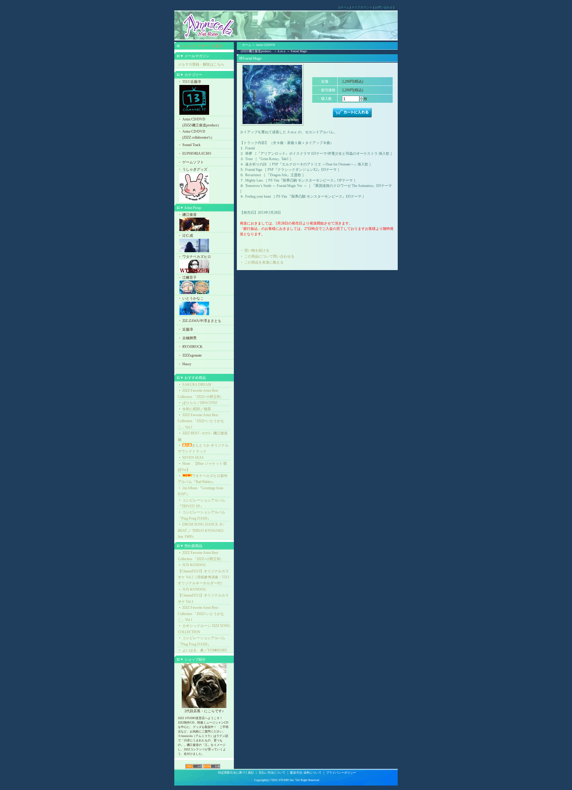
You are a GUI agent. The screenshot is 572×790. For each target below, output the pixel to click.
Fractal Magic (299, 51)
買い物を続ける (256, 250)
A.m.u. (281, 51)
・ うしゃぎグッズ (192, 169)
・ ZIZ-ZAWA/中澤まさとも (199, 321)
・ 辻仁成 (185, 235)
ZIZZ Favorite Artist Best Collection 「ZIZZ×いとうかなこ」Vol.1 (201, 421)
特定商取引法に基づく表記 (236, 772)
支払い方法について (272, 772)
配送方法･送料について (305, 772)
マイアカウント (362, 7)
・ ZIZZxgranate (190, 355)
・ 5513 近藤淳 (189, 82)
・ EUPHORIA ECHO (194, 153)
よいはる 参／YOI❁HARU (204, 650)
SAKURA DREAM (196, 384)
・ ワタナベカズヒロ (194, 257)
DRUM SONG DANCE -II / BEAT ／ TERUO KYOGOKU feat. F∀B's (201, 530)
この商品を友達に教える (264, 262)
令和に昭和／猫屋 (196, 409)
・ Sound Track (189, 145)
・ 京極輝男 (187, 338)
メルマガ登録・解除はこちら (201, 64)
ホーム (344, 7)
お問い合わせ (384, 7)
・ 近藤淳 (185, 329)
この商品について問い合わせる (269, 256)
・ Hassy (184, 364)
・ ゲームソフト (191, 162)
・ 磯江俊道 (187, 215)
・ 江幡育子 (187, 277)
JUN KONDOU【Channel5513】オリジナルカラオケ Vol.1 (203, 595)
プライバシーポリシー (341, 772)
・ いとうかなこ (191, 298)
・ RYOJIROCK (190, 347)
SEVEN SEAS (193, 458)
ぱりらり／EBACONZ (199, 403)
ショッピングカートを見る (201, 46)
